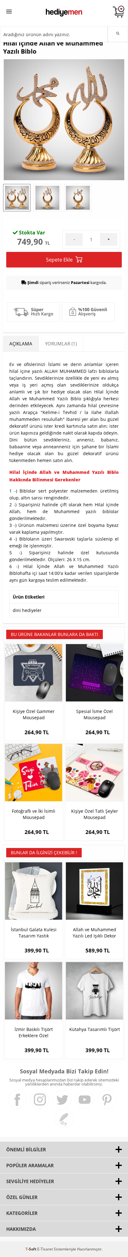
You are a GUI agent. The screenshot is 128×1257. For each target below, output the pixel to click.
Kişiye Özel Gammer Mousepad (34, 714)
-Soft (31, 1249)
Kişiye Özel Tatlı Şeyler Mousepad (94, 814)
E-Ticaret (45, 1249)
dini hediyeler (27, 610)
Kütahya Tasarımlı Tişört (94, 1029)
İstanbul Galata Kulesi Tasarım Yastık (34, 933)
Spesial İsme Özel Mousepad (94, 714)
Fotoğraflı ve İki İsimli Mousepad (33, 814)
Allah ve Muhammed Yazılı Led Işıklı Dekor (94, 933)
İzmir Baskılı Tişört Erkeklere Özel (34, 1032)
